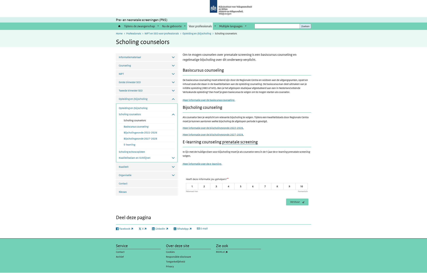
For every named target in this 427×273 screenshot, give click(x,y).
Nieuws (123, 191)
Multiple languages (231, 26)
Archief (120, 256)
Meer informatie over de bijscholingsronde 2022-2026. (213, 127)
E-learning (129, 144)
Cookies (170, 251)
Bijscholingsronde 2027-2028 (140, 138)
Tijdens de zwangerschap (139, 26)
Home (119, 26)
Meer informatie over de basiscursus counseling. (209, 100)
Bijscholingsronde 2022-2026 (140, 132)
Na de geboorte (172, 26)
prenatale (231, 141)
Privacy (170, 266)
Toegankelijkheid (175, 261)
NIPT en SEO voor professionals (162, 33)
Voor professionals (200, 26)
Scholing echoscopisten (132, 151)
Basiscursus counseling (136, 126)
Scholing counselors (143, 120)
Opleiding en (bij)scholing (196, 33)
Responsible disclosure (178, 256)
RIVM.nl (229, 251)
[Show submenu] (158, 26)
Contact (123, 183)
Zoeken (305, 26)
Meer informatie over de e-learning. (202, 163)
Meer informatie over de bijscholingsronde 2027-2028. (213, 134)
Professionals (133, 33)
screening (249, 141)
